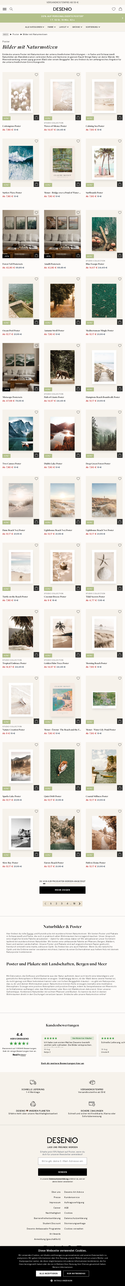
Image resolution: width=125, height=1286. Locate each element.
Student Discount (52, 1223)
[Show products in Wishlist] (113, 9)
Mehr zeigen (62, 890)
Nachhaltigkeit (53, 1213)
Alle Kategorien (33, 27)
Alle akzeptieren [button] (48, 1273)
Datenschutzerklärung (59, 1179)
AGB (66, 1208)
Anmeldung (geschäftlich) (47, 1239)
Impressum (55, 1202)
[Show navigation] (4, 9)
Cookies (68, 1213)
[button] (62, 1280)
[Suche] (11, 9)
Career (57, 1208)
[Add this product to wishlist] (36, 74)
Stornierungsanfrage (75, 1223)
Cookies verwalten (73, 1228)
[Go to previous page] (45, 903)
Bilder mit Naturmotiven (35, 34)
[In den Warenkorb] (36, 117)
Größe (76, 27)
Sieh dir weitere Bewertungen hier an (62, 1063)
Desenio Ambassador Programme (44, 1228)
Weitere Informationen (62, 1267)
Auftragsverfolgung (74, 1202)
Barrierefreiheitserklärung (47, 1218)
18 (74, 903)
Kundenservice (72, 1197)
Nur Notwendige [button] (76, 1273)
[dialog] (62, 1266)
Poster (16, 34)
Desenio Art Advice (74, 1192)
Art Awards (55, 1234)
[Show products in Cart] (120, 9)
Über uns (56, 1192)
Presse (57, 1197)
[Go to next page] (79, 903)
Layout (62, 27)
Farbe (51, 27)
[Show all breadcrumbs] (5, 34)
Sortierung (92, 27)
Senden (62, 1172)
